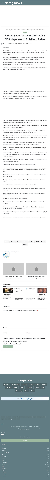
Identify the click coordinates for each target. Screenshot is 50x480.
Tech (42, 387)
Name (5, 327)
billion (13, 242)
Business (6, 384)
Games (37, 384)
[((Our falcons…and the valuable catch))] (31, 292)
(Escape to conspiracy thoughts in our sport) (19, 298)
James (25, 242)
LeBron (32, 242)
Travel (26, 391)
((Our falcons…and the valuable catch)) (30, 299)
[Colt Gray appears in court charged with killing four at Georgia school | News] (8, 290)
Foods (31, 384)
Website (28, 333)
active (7, 242)
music (21, 387)
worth (25, 245)
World (32, 391)
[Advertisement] (25, 15)
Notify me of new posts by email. (12, 344)
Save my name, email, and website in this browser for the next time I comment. (24, 338)
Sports (11, 29)
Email (5, 333)
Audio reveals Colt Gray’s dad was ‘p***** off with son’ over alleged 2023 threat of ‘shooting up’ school (42, 297)
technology (19, 391)
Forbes (19, 242)
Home (7, 29)
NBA (38, 242)
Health (44, 384)
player (43, 242)
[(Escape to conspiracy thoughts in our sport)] (19, 292)
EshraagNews (15, 252)
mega (15, 387)
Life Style (8, 387)
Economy (24, 384)
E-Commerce (15, 384)
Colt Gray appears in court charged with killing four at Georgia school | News (7, 296)
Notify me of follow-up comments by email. (15, 341)
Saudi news (29, 387)
